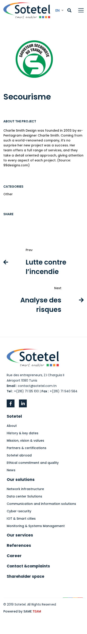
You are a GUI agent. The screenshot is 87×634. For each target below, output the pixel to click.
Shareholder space (25, 576)
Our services (20, 535)
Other (8, 194)
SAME (32, 611)
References (19, 545)
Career (14, 555)
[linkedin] (23, 403)
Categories (13, 186)
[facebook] (10, 403)
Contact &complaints (28, 566)
